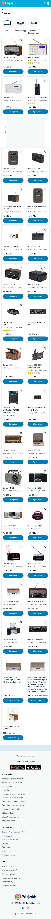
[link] (13, 55)
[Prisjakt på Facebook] (23, 908)
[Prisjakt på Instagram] (27, 908)
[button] (20, 40)
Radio (6, 9)
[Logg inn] (48, 3)
